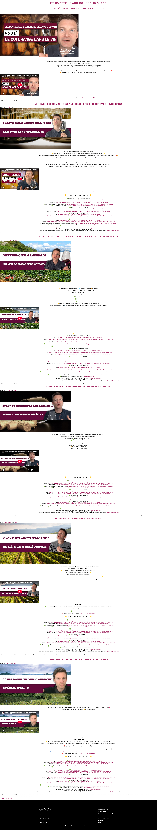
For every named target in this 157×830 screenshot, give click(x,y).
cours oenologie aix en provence (60, 232)
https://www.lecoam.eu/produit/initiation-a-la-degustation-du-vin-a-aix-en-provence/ (82, 202)
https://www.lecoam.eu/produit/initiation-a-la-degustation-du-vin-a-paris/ (80, 199)
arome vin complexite (22, 515)
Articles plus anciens (6, 798)
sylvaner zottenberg (127, 654)
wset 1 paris (143, 654)
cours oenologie (21, 383)
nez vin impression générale (105, 515)
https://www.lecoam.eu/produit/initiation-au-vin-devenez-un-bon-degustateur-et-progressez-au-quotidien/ (81, 201)
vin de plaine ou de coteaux (67, 383)
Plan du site (100, 822)
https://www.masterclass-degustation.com (96, 224)
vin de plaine (57, 383)
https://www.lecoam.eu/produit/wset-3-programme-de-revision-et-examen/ (84, 751)
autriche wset (21, 794)
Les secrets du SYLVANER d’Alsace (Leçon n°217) (78, 519)
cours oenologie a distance (46, 232)
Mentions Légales (43, 822)
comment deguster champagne (33, 232)
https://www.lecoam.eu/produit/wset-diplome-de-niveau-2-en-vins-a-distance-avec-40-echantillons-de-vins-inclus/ (81, 215)
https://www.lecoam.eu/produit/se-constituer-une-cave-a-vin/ (87, 205)
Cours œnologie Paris (103, 809)
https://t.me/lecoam (95, 228)
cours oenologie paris (73, 232)
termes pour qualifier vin (118, 515)
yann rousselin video (52, 100)
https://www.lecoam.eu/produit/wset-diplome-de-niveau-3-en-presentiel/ (80, 220)
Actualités (100, 820)
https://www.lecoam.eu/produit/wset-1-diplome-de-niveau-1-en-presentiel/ (80, 208)
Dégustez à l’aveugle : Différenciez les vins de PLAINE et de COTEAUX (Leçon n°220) (78, 237)
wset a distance (126, 232)
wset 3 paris (14, 656)
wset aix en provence (136, 515)
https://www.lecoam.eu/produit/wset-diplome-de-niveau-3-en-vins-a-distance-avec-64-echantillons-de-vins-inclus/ (81, 221)
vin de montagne (50, 383)
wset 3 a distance (7, 656)
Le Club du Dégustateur (103, 818)
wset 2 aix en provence (142, 794)
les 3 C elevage (29, 100)
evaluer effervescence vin (117, 232)
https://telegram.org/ (113, 230)
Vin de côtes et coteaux (40, 383)
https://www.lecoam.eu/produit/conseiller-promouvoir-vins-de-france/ (96, 223)
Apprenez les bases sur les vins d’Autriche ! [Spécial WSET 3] (79, 660)
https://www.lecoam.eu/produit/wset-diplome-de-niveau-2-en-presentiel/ (80, 214)
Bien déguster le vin (9, 100)
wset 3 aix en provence (11, 796)
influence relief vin (29, 383)
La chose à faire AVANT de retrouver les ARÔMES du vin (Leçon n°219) (78, 387)
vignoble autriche (85, 794)
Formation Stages (102, 811)
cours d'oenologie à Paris (50, 654)
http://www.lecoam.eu (90, 225)
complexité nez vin (40, 515)
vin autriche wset (99, 794)
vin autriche (92, 794)
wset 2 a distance (150, 654)
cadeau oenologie (21, 232)
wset (75, 383)
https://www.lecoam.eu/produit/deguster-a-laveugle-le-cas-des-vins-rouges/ (90, 204)
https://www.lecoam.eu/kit (87, 97)
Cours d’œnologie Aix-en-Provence (106, 815)
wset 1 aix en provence (117, 794)
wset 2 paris (151, 794)
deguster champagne (93, 232)
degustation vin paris (83, 232)
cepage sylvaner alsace (39, 654)
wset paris (133, 232)
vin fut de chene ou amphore (40, 100)
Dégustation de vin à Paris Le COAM (106, 813)
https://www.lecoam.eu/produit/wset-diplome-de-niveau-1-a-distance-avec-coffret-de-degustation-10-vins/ (81, 210)
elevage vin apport (22, 100)
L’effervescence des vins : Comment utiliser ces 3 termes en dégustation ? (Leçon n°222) (78, 104)
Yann (18, 12)
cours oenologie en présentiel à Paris (93, 654)
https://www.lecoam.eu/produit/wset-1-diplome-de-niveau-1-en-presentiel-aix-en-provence (83, 211)
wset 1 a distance (136, 654)
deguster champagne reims (104, 232)
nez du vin (96, 515)
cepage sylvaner (29, 654)
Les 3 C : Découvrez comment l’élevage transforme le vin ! (78, 8)
